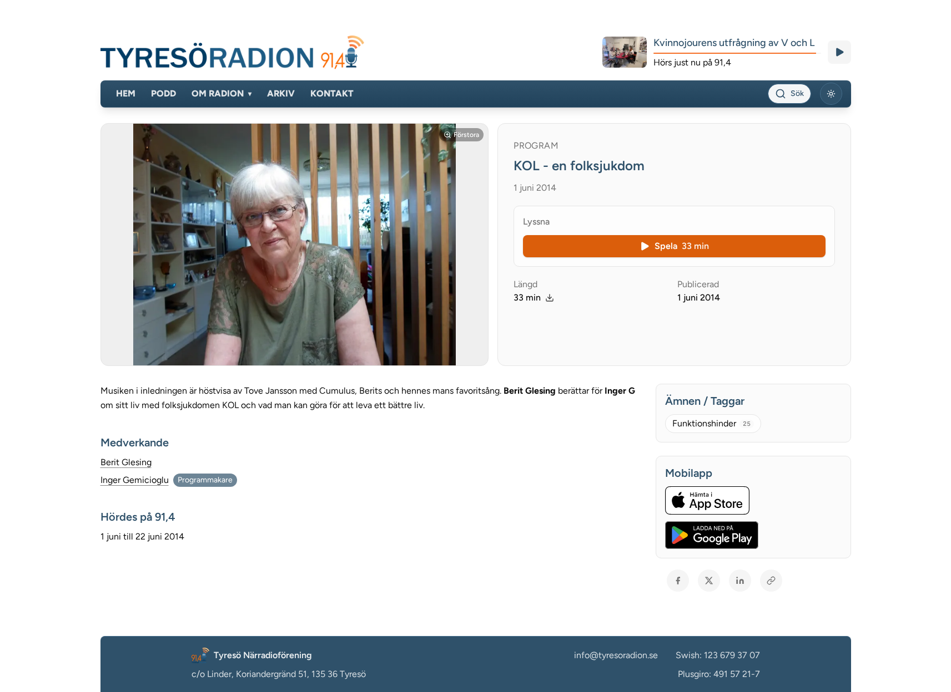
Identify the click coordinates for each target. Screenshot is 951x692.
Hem (125, 93)
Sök (797, 93)
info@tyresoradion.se (616, 655)
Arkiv (281, 93)
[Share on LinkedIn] (740, 580)
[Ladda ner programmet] (549, 297)
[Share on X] (709, 580)
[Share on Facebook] (678, 580)
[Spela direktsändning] (839, 52)
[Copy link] (771, 580)
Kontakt (332, 93)
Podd (163, 93)
